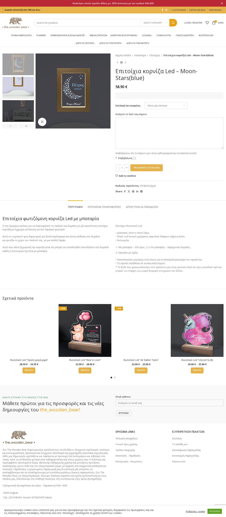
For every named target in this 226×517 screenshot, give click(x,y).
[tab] (75, 205)
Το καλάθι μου (180, 444)
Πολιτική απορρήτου (126, 438)
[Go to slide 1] (111, 377)
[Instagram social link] (166, 10)
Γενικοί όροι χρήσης (126, 444)
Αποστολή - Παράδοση (127, 455)
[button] (10, 126)
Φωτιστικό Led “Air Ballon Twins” (141, 360)
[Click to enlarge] (42, 122)
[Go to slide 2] (114, 377)
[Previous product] (117, 62)
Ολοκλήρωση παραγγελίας (186, 450)
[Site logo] (15, 22)
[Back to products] (121, 62)
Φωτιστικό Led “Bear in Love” (85, 360)
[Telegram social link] (141, 191)
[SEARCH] (173, 22)
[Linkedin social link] (137, 191)
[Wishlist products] (207, 22)
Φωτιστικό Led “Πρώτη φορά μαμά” (29, 360)
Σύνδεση (177, 438)
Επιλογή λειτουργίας (127, 105)
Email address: (123, 396)
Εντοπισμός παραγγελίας (185, 455)
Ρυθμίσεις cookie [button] (195, 511)
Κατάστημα (140, 55)
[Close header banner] (222, 3)
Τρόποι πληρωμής (125, 450)
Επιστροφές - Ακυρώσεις (128, 461)
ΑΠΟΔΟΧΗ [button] (214, 511)
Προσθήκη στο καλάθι (146, 167)
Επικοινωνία (178, 461)
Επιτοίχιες (154, 55)
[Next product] (125, 62)
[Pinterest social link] (133, 191)
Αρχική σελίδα (123, 55)
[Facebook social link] (162, 10)
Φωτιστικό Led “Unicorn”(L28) (197, 360)
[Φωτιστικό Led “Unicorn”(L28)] (197, 330)
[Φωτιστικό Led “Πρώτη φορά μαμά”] (28, 330)
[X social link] (129, 191)
